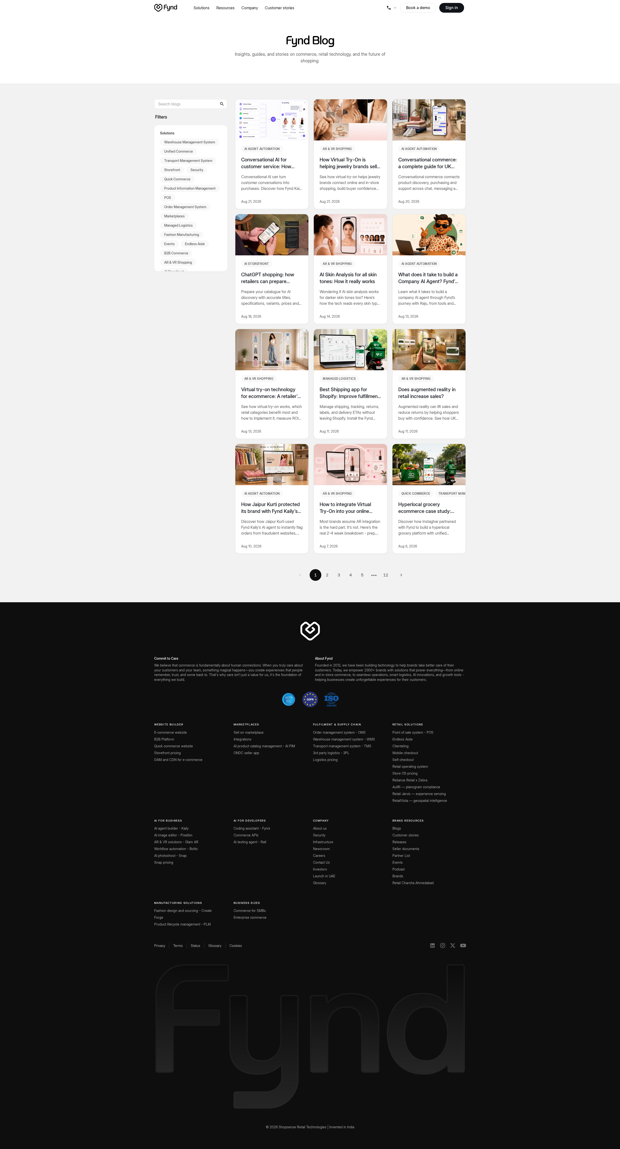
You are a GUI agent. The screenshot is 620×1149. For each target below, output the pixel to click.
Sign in (451, 7)
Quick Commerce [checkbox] (177, 179)
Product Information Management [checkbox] (190, 188)
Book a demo (418, 7)
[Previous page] (300, 575)
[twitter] (453, 945)
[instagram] (443, 945)
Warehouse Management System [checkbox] (189, 142)
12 (385, 575)
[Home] (165, 8)
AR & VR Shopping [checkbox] (178, 262)
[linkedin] (432, 945)
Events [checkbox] (169, 243)
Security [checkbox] (197, 169)
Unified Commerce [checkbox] (178, 151)
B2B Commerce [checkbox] (176, 253)
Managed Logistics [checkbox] (178, 225)
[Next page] (401, 575)
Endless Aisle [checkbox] (195, 243)
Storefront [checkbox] (172, 169)
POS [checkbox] (167, 197)
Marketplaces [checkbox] (174, 216)
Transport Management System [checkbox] (188, 160)
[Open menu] (391, 8)
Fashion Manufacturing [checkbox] (181, 234)
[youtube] (463, 945)
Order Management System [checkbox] (185, 206)
